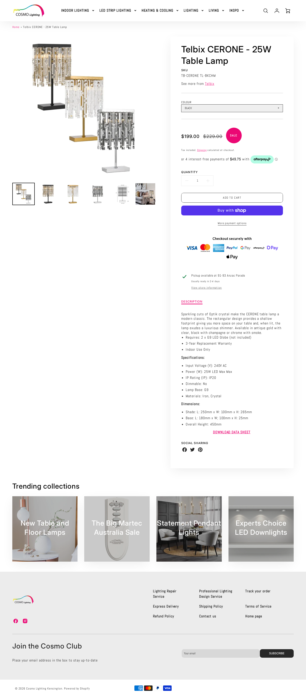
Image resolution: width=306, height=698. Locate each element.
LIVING (214, 10)
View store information (206, 288)
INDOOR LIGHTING (75, 10)
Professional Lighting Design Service (215, 594)
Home (15, 27)
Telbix (209, 83)
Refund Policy (163, 616)
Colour (186, 102)
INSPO (234, 10)
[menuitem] (78, 10)
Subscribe (276, 653)
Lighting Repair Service (165, 594)
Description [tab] (192, 301)
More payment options (232, 223)
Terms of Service (258, 606)
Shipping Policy (211, 606)
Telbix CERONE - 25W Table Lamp (45, 27)
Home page (253, 616)
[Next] (158, 108)
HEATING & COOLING (157, 10)
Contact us (207, 616)
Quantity (189, 172)
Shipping (202, 150)
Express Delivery (166, 606)
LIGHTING (191, 10)
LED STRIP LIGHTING (115, 10)
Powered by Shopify (77, 688)
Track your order (257, 591)
